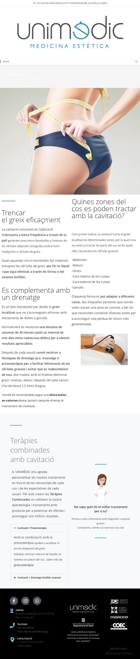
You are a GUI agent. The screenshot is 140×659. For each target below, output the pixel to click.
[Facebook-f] (14, 601)
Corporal (33, 79)
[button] (39, 528)
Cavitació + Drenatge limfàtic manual (39, 577)
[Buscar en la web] (136, 62)
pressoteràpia (24, 565)
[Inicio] (8, 79)
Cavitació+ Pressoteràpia (31, 528)
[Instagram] (25, 601)
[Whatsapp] (37, 601)
